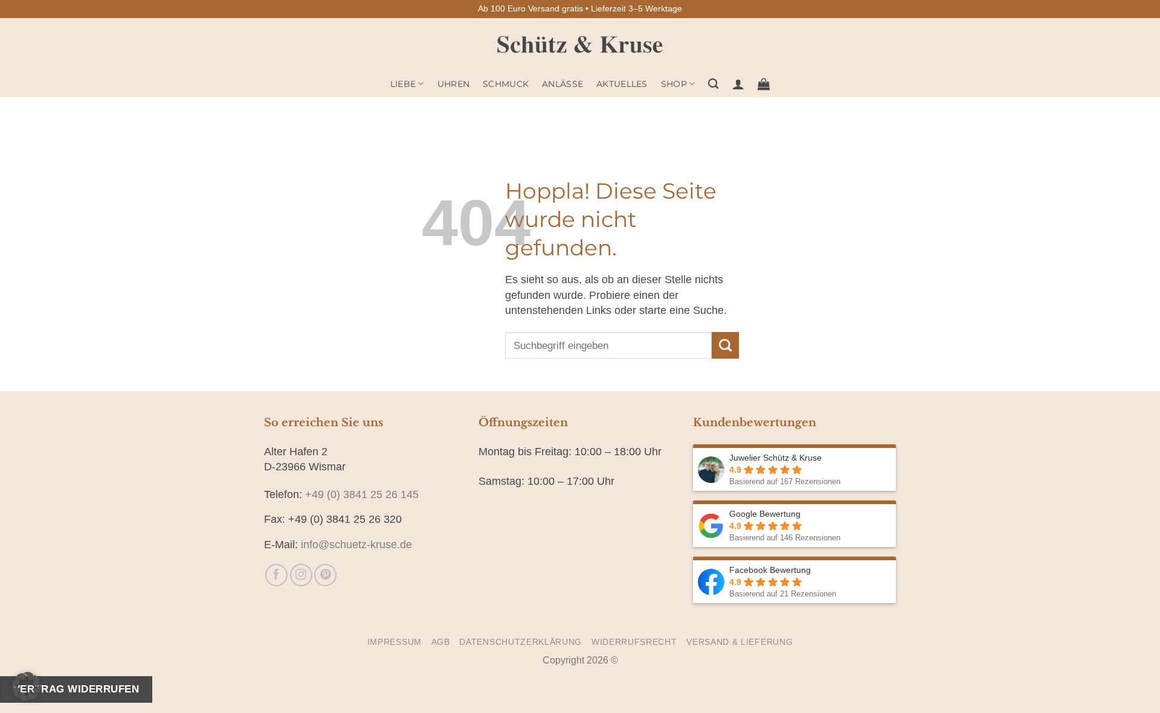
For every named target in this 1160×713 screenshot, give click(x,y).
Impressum (394, 642)
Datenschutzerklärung (520, 642)
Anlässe (562, 83)
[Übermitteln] (725, 345)
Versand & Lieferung (739, 642)
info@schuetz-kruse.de (356, 545)
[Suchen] (713, 84)
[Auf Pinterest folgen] (325, 575)
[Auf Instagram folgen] (301, 575)
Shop (674, 83)
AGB (440, 642)
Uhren (453, 83)
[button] (738, 84)
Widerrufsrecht (634, 642)
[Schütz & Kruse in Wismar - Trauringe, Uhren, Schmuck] (580, 44)
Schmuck (506, 83)
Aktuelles (622, 83)
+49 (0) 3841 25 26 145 (362, 494)
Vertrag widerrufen (76, 689)
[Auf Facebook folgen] (276, 575)
